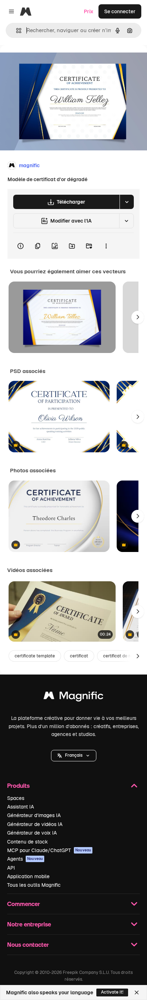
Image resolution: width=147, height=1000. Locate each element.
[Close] (136, 992)
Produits (18, 785)
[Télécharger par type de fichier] (127, 202)
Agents (25, 859)
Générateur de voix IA (32, 833)
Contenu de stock (27, 842)
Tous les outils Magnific (34, 885)
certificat (79, 656)
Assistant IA (20, 807)
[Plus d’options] (106, 246)
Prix (88, 11)
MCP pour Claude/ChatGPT (49, 850)
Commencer (23, 903)
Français (73, 755)
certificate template (35, 656)
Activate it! (112, 992)
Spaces (15, 798)
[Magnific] (73, 697)
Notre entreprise (29, 924)
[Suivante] (137, 317)
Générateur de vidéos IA (34, 824)
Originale (47, 61)
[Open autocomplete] (16, 30)
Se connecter (120, 11)
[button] (73, 755)
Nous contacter (28, 944)
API (11, 868)
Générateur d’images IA (34, 815)
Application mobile (28, 876)
